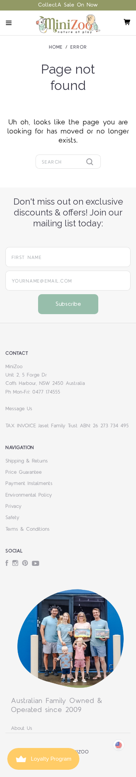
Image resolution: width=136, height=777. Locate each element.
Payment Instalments (29, 483)
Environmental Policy (28, 495)
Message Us (18, 408)
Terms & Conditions (27, 529)
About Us (21, 728)
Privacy (13, 506)
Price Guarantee (23, 472)
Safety (12, 517)
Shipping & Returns (26, 461)
